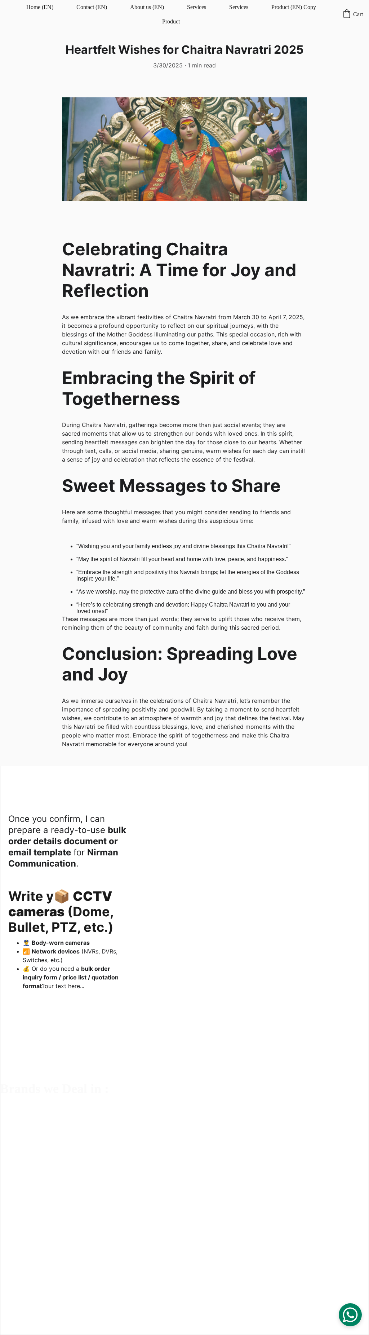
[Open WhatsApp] (350, 1314)
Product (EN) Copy (293, 7)
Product (171, 21)
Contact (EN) (91, 7)
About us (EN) (147, 7)
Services (196, 7)
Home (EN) (39, 7)
